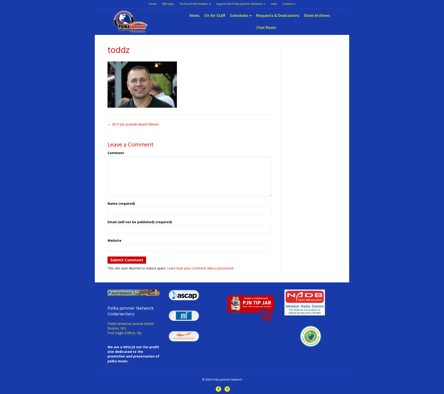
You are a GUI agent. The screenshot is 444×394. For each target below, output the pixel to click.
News (195, 15)
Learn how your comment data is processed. (200, 268)
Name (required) (121, 203)
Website (114, 240)
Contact (287, 4)
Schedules (239, 15)
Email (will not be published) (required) (140, 222)
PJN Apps (168, 4)
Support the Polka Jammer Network (239, 4)
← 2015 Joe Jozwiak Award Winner (133, 124)
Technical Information (193, 4)
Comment (116, 153)
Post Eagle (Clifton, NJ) (125, 333)
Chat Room (266, 27)
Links (274, 4)
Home (153, 4)
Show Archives (317, 15)
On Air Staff (214, 15)
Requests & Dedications (277, 15)
